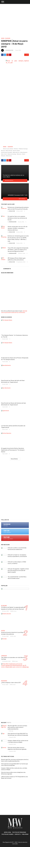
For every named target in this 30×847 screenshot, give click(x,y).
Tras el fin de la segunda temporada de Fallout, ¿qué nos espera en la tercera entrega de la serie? (18, 249)
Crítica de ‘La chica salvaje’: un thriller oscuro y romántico (17, 562)
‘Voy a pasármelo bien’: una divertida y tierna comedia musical (17, 577)
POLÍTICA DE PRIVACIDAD (19, 832)
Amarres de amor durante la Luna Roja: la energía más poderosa (13, 633)
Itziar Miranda (9, 150)
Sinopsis (3, 155)
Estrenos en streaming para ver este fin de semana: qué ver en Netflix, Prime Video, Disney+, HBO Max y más (18, 238)
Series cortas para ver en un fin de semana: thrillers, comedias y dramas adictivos (17, 228)
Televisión (7, 38)
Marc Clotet (4, 154)
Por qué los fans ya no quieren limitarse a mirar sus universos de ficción (17, 218)
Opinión (3, 630)
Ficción (3, 150)
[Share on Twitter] (5, 55)
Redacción (12, 211)
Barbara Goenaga (24, 148)
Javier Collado (16, 150)
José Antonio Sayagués (7, 152)
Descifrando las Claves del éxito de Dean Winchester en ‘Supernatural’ (13, 381)
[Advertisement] (15, 21)
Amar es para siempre (8, 148)
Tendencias (4, 655)
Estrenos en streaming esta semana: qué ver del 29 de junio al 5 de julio (18, 208)
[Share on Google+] (7, 55)
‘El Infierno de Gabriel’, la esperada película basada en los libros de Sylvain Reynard (13, 608)
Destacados (4, 680)
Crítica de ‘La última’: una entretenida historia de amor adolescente (17, 548)
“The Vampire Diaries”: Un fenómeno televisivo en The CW (14, 336)
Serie (24, 154)
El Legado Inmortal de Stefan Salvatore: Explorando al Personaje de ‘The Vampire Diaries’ (12, 450)
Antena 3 (17, 148)
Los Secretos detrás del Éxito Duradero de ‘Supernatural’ (13, 426)
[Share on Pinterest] (10, 55)
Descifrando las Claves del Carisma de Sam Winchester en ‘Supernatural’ (13, 404)
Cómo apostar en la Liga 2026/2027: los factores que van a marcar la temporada (18, 734)
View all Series (14, 459)
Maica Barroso (16, 152)
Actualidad (4, 605)
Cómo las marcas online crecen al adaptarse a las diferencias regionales (17, 748)
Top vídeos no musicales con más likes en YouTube (13, 658)
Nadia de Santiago (12, 154)
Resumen (19, 154)
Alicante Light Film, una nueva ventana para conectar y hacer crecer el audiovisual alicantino (17, 727)
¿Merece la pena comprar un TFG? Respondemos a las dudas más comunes (14, 777)
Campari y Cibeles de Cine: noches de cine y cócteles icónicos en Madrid (18, 741)
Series (2, 38)
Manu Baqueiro (24, 152)
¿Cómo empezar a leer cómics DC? (11, 682)
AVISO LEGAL (7, 832)
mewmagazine (9, 50)
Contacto (18, 834)
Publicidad (25, 834)
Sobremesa (9, 155)
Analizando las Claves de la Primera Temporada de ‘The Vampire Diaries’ (14, 358)
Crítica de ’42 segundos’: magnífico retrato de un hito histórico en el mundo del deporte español (18, 570)
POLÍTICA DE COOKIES (7, 834)
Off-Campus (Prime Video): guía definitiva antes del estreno (16, 259)
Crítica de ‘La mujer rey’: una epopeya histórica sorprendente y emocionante (17, 555)
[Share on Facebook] (2, 55)
